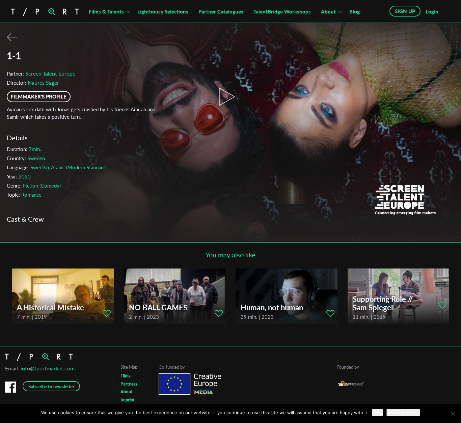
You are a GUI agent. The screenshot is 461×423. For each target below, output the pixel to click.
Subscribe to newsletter (51, 386)
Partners (128, 384)
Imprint (127, 399)
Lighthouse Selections (162, 11)
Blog (354, 11)
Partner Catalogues (220, 11)
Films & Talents (106, 11)
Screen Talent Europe (50, 73)
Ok (377, 412)
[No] (452, 413)
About (328, 11)
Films (125, 375)
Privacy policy (403, 412)
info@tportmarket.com (48, 368)
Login (432, 11)
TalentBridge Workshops (282, 11)
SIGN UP (405, 11)
